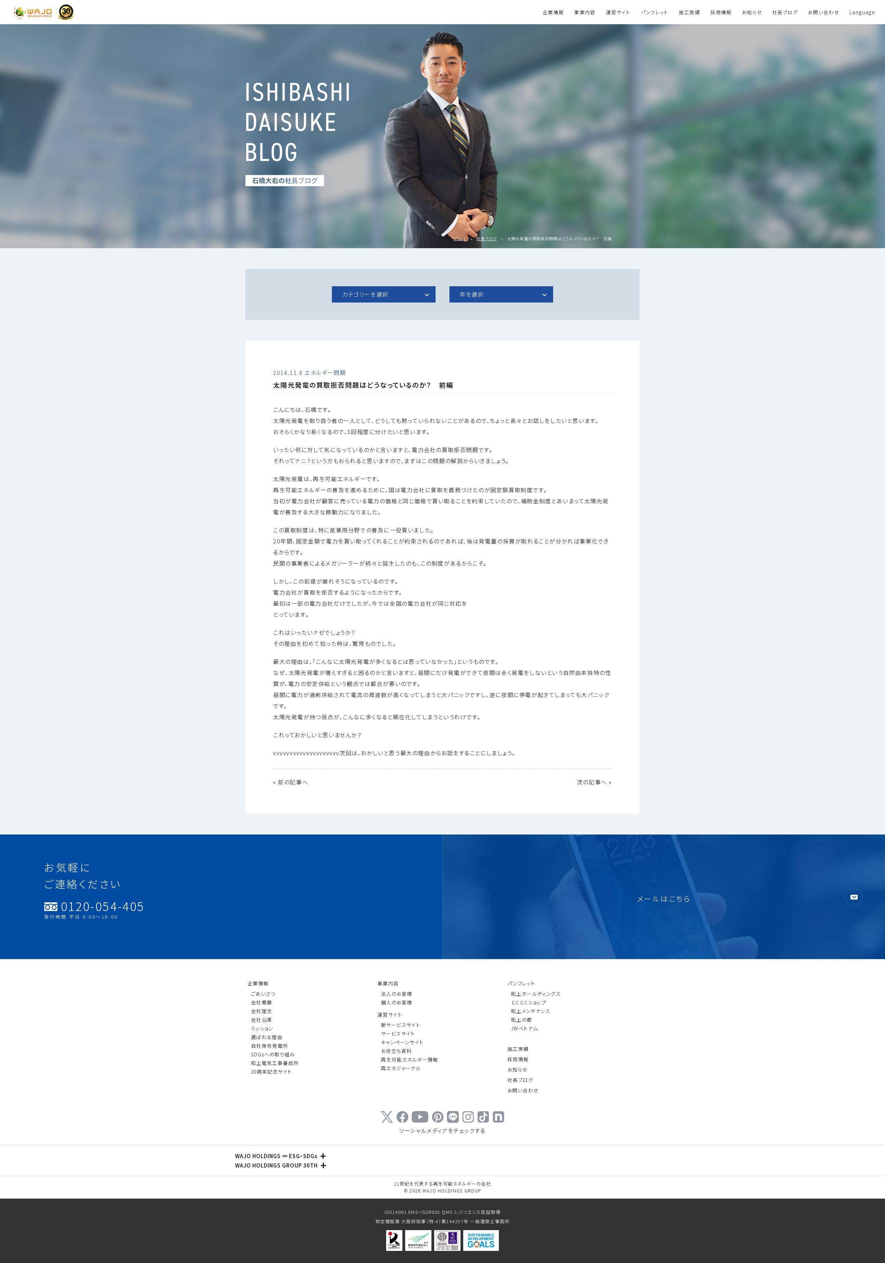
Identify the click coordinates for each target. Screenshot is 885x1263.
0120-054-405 (94, 909)
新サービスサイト (400, 1024)
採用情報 (721, 12)
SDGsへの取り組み (273, 1054)
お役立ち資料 (396, 1050)
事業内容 (584, 12)
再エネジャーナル (401, 1068)
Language (862, 12)
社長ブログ (785, 12)
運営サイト (618, 12)
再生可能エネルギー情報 (409, 1059)
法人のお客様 (396, 993)
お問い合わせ (823, 12)
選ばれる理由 (266, 1037)
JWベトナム (524, 1028)
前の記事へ (293, 782)
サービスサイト (398, 1033)
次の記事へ (592, 782)
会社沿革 (261, 1019)
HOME (460, 238)
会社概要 (261, 1002)
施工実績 (689, 12)
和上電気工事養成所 (275, 1062)
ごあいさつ (263, 993)
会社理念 (261, 1011)
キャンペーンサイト (402, 1042)
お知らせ (752, 12)
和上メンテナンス (530, 1011)
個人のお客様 (396, 1002)
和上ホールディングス (536, 993)
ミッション (262, 1028)
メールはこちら (664, 898)
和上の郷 (521, 1019)
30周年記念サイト (271, 1071)
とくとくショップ (528, 1002)
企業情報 (553, 12)
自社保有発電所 (269, 1045)
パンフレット (655, 12)
